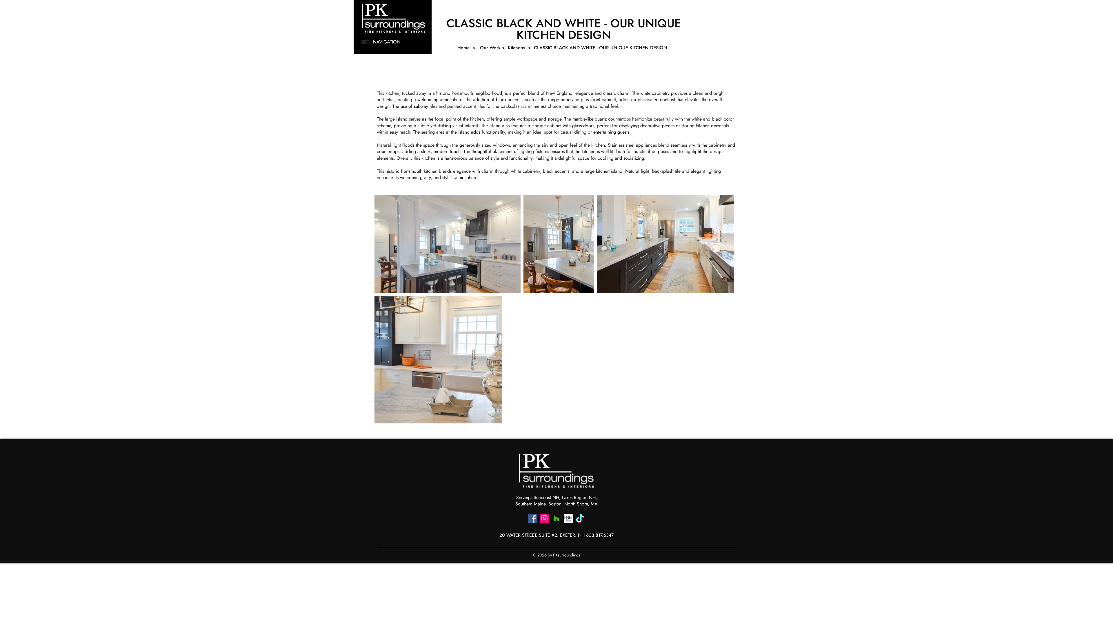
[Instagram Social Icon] (544, 518)
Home (463, 47)
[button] (365, 42)
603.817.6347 (600, 535)
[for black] (580, 518)
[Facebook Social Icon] (532, 518)
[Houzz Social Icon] (556, 518)
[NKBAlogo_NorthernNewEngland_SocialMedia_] (568, 518)
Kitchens (517, 47)
